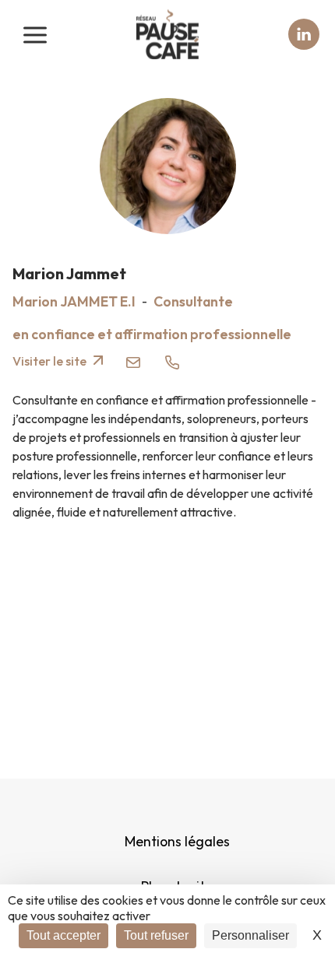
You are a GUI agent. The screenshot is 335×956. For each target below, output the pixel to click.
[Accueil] (167, 34)
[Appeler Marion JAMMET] (172, 361)
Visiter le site (50, 361)
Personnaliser (250, 935)
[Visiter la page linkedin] (303, 34)
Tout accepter (63, 935)
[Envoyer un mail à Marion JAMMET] (133, 361)
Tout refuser (156, 935)
